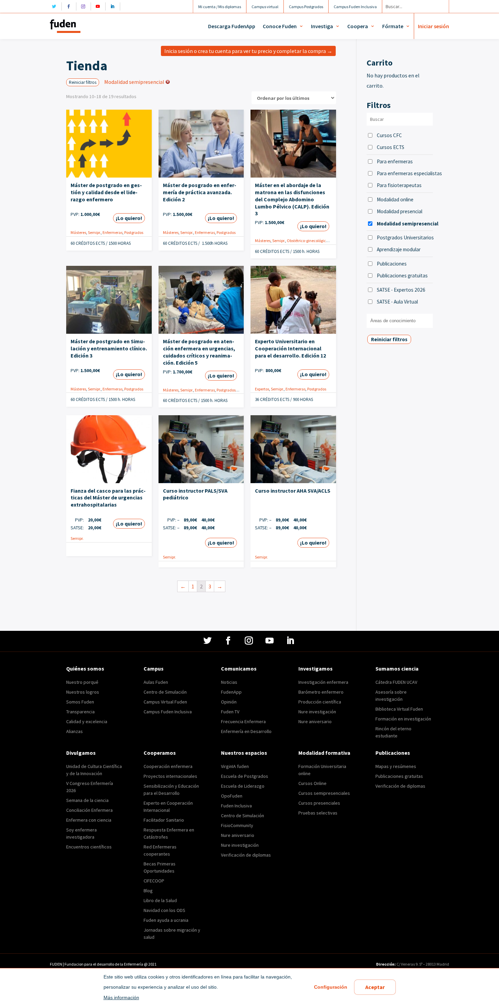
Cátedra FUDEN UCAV (396, 682)
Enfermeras (113, 232)
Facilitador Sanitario (164, 820)
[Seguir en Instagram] (85, 6)
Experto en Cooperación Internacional (168, 806)
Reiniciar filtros (82, 82)
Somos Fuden (80, 702)
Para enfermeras (395, 161)
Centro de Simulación (165, 692)
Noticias (229, 682)
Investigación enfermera (323, 682)
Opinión (229, 702)
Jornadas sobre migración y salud (172, 933)
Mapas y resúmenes (395, 766)
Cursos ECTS (390, 147)
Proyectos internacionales (170, 776)
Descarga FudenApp (231, 26)
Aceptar (375, 987)
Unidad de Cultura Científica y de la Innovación (94, 769)
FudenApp (231, 692)
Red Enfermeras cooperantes (160, 850)
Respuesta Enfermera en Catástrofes (169, 833)
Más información (121, 997)
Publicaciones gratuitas (402, 275)
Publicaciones (392, 263)
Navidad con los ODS (164, 910)
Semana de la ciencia (87, 800)
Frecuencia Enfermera (243, 721)
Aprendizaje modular (399, 249)
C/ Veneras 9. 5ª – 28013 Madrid (422, 964)
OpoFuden (231, 796)
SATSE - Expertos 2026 (401, 290)
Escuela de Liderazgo (242, 786)
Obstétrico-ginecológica (307, 240)
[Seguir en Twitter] (56, 6)
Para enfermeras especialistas (405, 173)
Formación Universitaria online (322, 769)
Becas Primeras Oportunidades (159, 867)
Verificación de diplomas (246, 855)
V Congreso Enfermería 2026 (89, 786)
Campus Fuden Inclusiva (168, 712)
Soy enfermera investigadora (81, 833)
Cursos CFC (389, 135)
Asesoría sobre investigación (391, 695)
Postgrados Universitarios (405, 237)
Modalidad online (395, 199)
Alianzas (74, 731)
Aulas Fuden (156, 682)
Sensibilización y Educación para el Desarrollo (171, 789)
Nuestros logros (82, 692)
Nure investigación (317, 712)
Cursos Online (312, 783)
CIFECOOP (154, 881)
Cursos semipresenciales (324, 793)
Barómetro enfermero (321, 692)
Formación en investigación (403, 719)
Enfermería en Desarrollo (246, 731)
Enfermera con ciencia (88, 820)
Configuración (330, 987)
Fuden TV (230, 712)
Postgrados (133, 232)
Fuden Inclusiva (236, 806)
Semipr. (94, 232)
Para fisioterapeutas (399, 185)
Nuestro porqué (82, 682)
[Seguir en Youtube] (100, 6)
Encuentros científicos (89, 847)
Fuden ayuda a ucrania (166, 920)
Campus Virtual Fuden (165, 702)
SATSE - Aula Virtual (397, 301)
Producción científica (319, 702)
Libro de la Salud (160, 900)
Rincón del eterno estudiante (393, 732)
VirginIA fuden (235, 766)
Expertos (262, 388)
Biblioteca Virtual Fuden (399, 709)
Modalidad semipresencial (405, 223)
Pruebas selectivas (317, 813)
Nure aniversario (315, 721)
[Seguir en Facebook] (70, 6)
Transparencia (80, 712)
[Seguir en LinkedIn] (114, 6)
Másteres (78, 232)
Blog (148, 891)
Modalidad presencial (399, 211)
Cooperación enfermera (168, 766)
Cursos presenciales (319, 803)
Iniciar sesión (433, 26)
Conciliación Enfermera (89, 810)
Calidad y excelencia (86, 721)
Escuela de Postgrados (244, 776)
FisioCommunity (237, 825)
